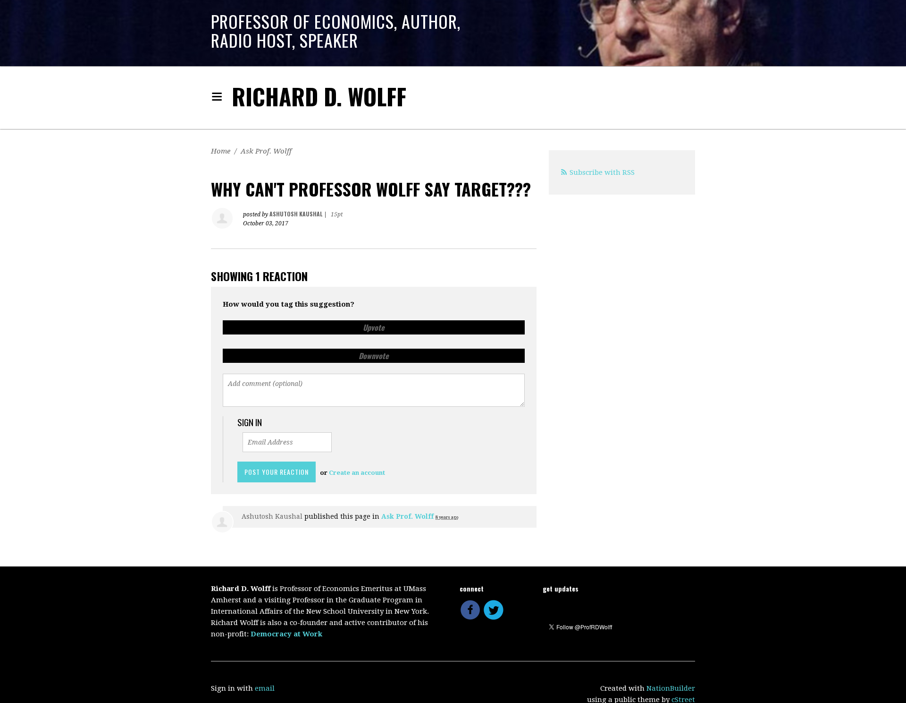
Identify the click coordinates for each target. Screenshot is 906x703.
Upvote (374, 327)
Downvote (374, 355)
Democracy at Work (286, 634)
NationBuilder (670, 688)
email (265, 688)
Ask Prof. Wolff (266, 151)
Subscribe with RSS (602, 172)
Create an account (357, 472)
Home (220, 151)
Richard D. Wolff (319, 96)
